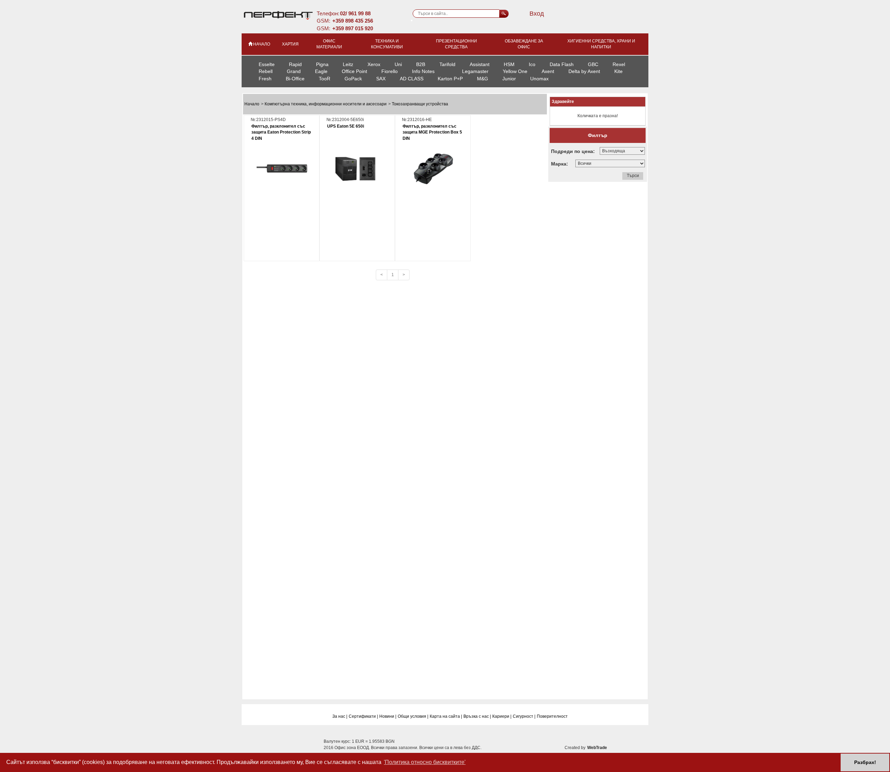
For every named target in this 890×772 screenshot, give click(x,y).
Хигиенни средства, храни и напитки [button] (601, 44)
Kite (618, 71)
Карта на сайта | (446, 716)
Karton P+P (450, 78)
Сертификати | (363, 716)
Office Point (354, 71)
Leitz (348, 64)
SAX (381, 78)
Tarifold (447, 64)
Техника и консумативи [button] (387, 44)
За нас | (339, 716)
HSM (509, 64)
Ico (532, 64)
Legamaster (475, 71)
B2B (420, 64)
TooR (324, 78)
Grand (294, 71)
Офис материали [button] (329, 44)
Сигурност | (524, 716)
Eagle (321, 71)
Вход (536, 13)
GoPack (353, 78)
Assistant (480, 64)
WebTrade (597, 747)
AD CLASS (411, 78)
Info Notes (423, 71)
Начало (252, 104)
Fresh (265, 78)
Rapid (295, 64)
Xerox (373, 64)
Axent (548, 71)
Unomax (539, 78)
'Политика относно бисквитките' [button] (425, 762)
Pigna (322, 64)
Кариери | (501, 716)
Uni (398, 64)
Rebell (266, 71)
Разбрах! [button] (865, 762)
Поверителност (552, 716)
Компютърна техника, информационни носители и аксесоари (326, 104)
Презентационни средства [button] (456, 44)
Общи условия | (413, 716)
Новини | (387, 716)
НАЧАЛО (261, 44)
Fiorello (389, 71)
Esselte (267, 64)
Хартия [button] (290, 44)
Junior (509, 78)
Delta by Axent (584, 71)
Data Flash (562, 64)
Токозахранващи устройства (420, 104)
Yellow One (515, 71)
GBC (593, 64)
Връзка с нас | (477, 716)
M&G (482, 78)
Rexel (619, 64)
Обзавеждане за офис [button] (524, 44)
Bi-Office (295, 78)
